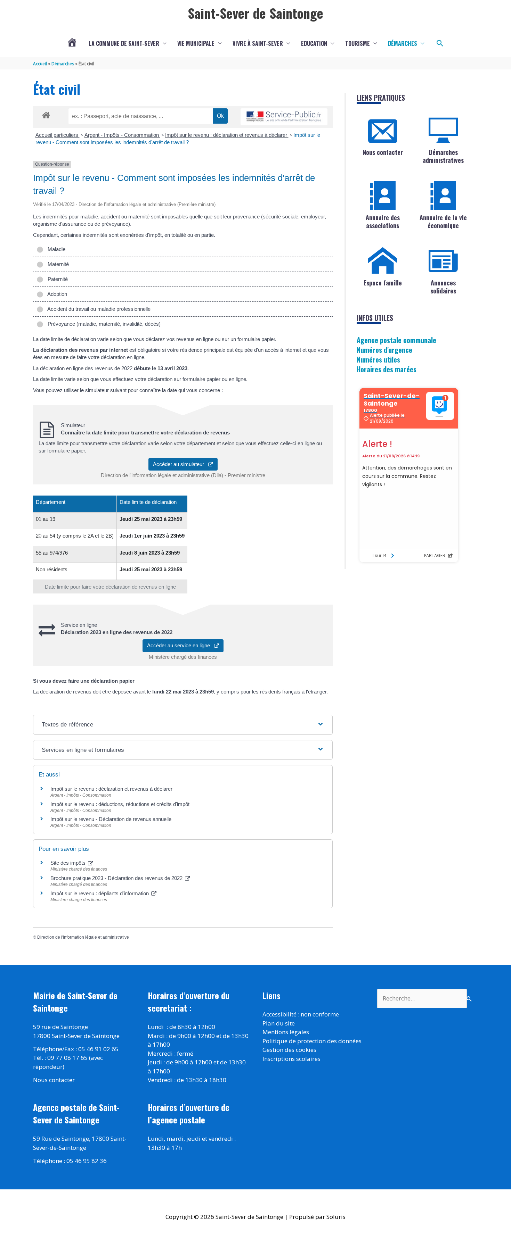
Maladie (55, 249)
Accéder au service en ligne (180, 645)
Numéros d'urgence (384, 349)
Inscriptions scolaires (291, 1059)
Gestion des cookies (289, 1050)
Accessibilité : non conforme (300, 1014)
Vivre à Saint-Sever (258, 43)
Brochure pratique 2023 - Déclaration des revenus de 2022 (117, 878)
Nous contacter (383, 152)
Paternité (56, 279)
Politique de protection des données (312, 1041)
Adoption (56, 294)
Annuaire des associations (383, 221)
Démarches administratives (443, 156)
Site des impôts (68, 863)
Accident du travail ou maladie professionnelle (98, 309)
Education (314, 43)
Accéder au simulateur (180, 464)
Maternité (57, 264)
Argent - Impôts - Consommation (122, 135)
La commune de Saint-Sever (124, 43)
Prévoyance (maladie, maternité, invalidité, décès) (103, 324)
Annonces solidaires (443, 286)
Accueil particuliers (57, 135)
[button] (440, 43)
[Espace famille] (382, 260)
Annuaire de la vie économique (443, 221)
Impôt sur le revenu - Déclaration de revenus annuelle (110, 819)
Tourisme (357, 43)
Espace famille (383, 282)
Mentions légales (285, 1032)
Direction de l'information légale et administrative (83, 937)
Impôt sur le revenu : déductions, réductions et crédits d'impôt (119, 804)
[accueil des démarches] (46, 113)
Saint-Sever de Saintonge (255, 13)
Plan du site (278, 1023)
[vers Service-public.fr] (284, 116)
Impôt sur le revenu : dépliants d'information (100, 893)
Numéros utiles (378, 359)
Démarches (402, 43)
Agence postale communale (396, 340)
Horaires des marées (386, 369)
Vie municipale (195, 43)
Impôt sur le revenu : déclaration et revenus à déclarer (227, 135)
